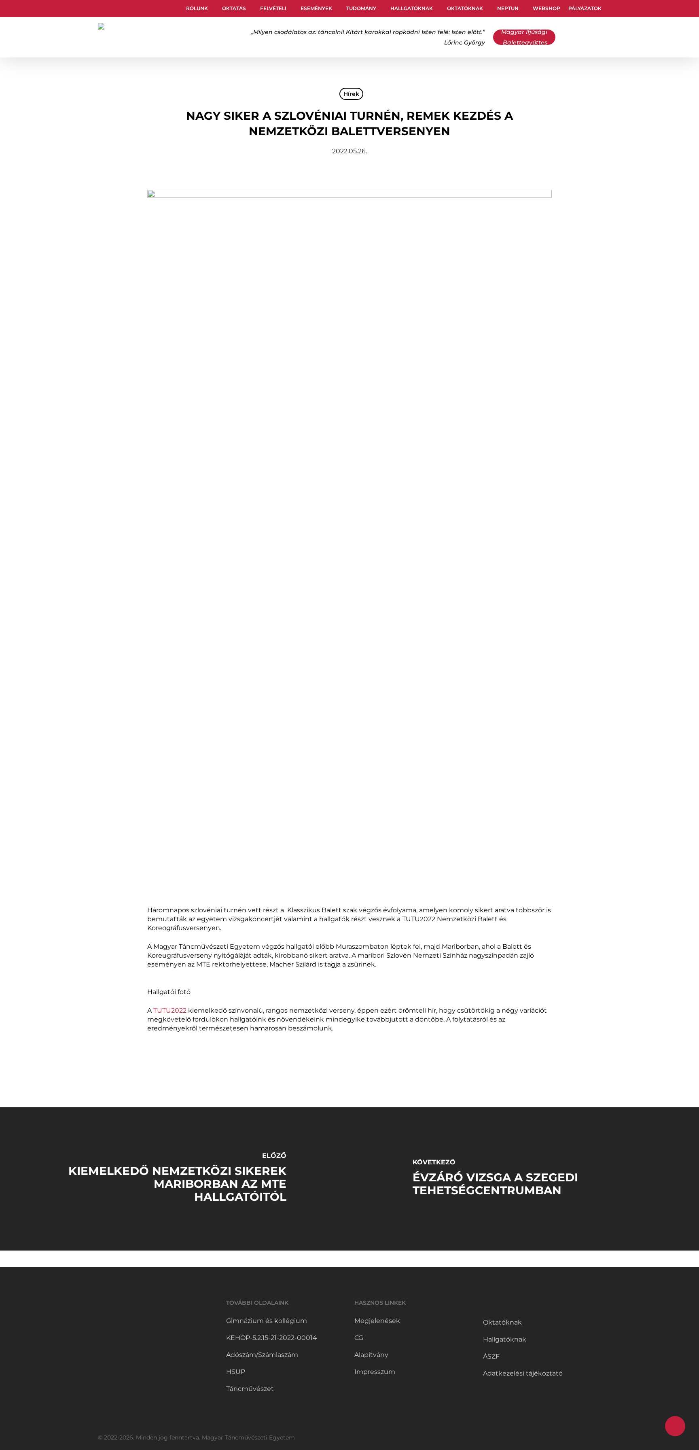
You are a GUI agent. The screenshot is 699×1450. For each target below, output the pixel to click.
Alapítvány (371, 1355)
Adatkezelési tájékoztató (523, 1373)
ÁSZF (491, 1356)
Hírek (351, 94)
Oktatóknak (502, 1322)
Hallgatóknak (504, 1339)
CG (358, 1338)
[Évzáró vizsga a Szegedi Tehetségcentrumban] (524, 1178)
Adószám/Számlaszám (262, 1355)
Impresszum (374, 1372)
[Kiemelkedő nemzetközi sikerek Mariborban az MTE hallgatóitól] (175, 1178)
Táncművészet (250, 1389)
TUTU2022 (169, 1010)
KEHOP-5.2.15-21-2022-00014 (271, 1338)
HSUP (235, 1372)
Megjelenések (377, 1321)
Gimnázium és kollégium (266, 1321)
